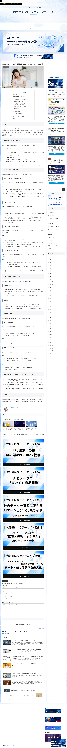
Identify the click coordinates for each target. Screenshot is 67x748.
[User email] (3, 414)
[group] (8, 426)
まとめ (15, 118)
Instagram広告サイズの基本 (19, 96)
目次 (22, 92)
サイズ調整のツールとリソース (20, 106)
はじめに (16, 94)
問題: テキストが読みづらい (20, 103)
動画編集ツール (18, 109)
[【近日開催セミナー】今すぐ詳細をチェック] (1, 1)
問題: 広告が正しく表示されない (21, 99)
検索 (49, 187)
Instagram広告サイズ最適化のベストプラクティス (23, 116)
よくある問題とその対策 (18, 97)
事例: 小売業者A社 (18, 113)
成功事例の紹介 (17, 111)
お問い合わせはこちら (7, 633)
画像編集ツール (18, 108)
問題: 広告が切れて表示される (21, 104)
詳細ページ (56, 123)
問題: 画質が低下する (19, 101)
